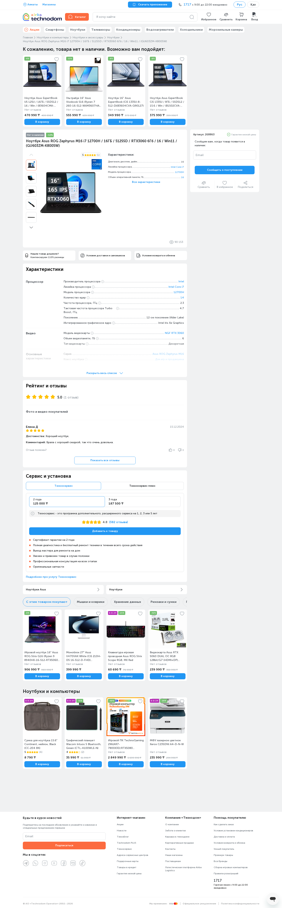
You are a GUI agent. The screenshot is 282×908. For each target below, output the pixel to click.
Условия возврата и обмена (229, 842)
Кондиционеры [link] (128, 29)
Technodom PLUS (126, 842)
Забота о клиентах (175, 830)
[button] (208, 16)
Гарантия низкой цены (243, 134)
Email (200, 155)
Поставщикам (173, 861)
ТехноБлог (123, 836)
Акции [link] (34, 29)
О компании (172, 824)
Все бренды (220, 861)
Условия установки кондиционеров (233, 830)
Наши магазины (174, 855)
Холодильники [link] (191, 29)
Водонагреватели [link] (160, 29)
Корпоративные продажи (179, 842)
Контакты (170, 849)
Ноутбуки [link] (77, 29)
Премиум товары (223, 855)
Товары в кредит (126, 867)
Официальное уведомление (199, 903)
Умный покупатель (224, 849)
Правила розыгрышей (226, 873)
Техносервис (124, 849)
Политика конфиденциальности (240, 903)
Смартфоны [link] (54, 29)
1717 (218, 880)
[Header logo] (41, 17)
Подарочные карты (128, 861)
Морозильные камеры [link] (226, 29)
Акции (120, 824)
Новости (121, 830)
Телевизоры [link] (100, 29)
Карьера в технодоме (177, 836)
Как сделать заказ (224, 824)
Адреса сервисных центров (132, 855)
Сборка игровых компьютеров (231, 867)
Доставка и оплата (224, 836)
